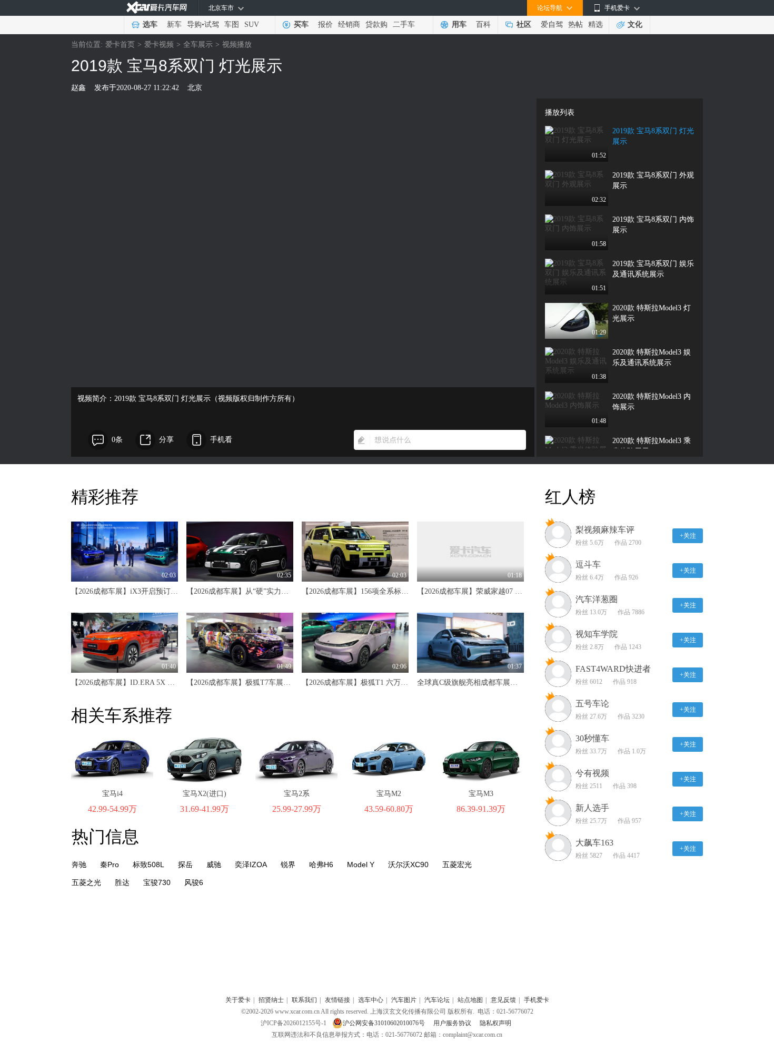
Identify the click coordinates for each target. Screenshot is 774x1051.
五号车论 (592, 703)
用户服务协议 (453, 1023)
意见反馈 (503, 1000)
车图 (231, 24)
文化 (635, 24)
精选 (595, 24)
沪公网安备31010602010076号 (384, 1023)
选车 (150, 24)
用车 (459, 24)
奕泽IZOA (251, 864)
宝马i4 (112, 794)
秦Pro (109, 864)
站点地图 (470, 1000)
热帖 (575, 24)
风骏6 (193, 882)
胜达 (122, 882)
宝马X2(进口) (204, 794)
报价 (325, 24)
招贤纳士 (271, 1000)
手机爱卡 (536, 1000)
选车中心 (370, 1000)
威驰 (213, 864)
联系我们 (304, 1000)
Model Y (360, 864)
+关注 (688, 535)
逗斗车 (588, 564)
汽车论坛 (437, 1000)
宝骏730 (157, 882)
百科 (483, 24)
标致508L (148, 864)
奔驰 (79, 864)
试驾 (211, 24)
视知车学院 (596, 634)
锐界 (288, 864)
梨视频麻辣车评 (604, 529)
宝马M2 (388, 794)
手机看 (221, 440)
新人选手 (592, 807)
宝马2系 (297, 794)
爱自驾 (552, 24)
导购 (194, 24)
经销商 (349, 24)
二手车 (404, 24)
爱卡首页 (120, 44)
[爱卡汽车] (156, 7)
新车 (174, 24)
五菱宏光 (457, 864)
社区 (524, 24)
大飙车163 (594, 842)
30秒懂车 (592, 738)
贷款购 (376, 24)
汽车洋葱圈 (596, 599)
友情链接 (337, 1000)
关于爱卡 (238, 1000)
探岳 (185, 864)
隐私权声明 (495, 1023)
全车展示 (198, 44)
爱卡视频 (159, 44)
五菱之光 (86, 882)
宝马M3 (481, 794)
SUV (251, 24)
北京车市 (221, 8)
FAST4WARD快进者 (613, 668)
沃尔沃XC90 (408, 864)
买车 (301, 24)
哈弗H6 (321, 864)
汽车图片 (403, 1000)
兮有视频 (592, 773)
